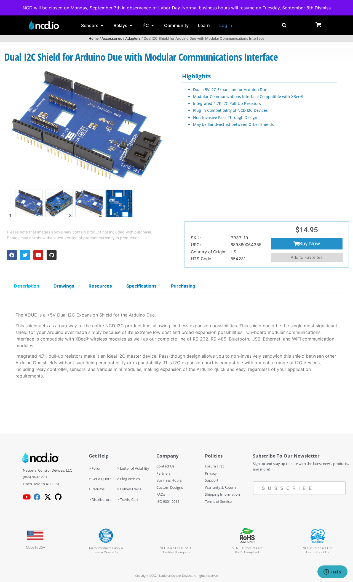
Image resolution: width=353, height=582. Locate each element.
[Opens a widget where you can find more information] (332, 572)
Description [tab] (26, 286)
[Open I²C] (152, 25)
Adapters (133, 38)
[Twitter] (25, 255)
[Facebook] (12, 255)
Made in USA (35, 547)
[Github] (52, 255)
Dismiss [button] (323, 7)
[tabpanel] (176, 345)
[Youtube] (38, 255)
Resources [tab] (100, 286)
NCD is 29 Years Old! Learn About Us (318, 550)
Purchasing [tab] (183, 286)
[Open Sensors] (102, 25)
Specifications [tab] (141, 286)
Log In (225, 25)
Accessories (111, 38)
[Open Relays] (131, 25)
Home (94, 38)
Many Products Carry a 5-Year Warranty (106, 550)
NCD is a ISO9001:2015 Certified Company (176, 550)
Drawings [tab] (64, 286)
